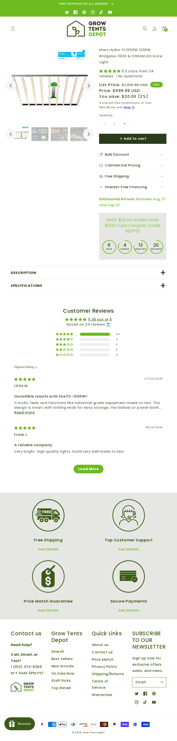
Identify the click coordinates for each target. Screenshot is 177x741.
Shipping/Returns (108, 673)
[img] (25, 379)
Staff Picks (61, 680)
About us (100, 644)
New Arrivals (62, 666)
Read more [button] (24, 412)
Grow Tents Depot (94, 732)
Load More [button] (88, 468)
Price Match (103, 659)
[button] (13, 28)
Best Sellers (62, 658)
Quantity (106, 115)
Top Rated (61, 687)
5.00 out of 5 (100, 319)
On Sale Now (63, 673)
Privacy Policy (104, 666)
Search (58, 651)
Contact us (102, 652)
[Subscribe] (161, 682)
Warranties (102, 694)
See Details (48, 549)
